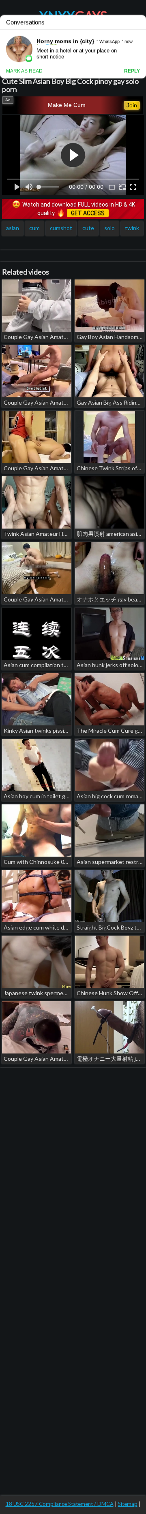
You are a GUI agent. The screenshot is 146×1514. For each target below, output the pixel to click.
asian (12, 227)
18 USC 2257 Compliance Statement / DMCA (60, 1504)
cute (88, 227)
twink (132, 227)
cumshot (61, 227)
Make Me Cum (67, 105)
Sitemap (127, 1504)
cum (34, 227)
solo (109, 227)
